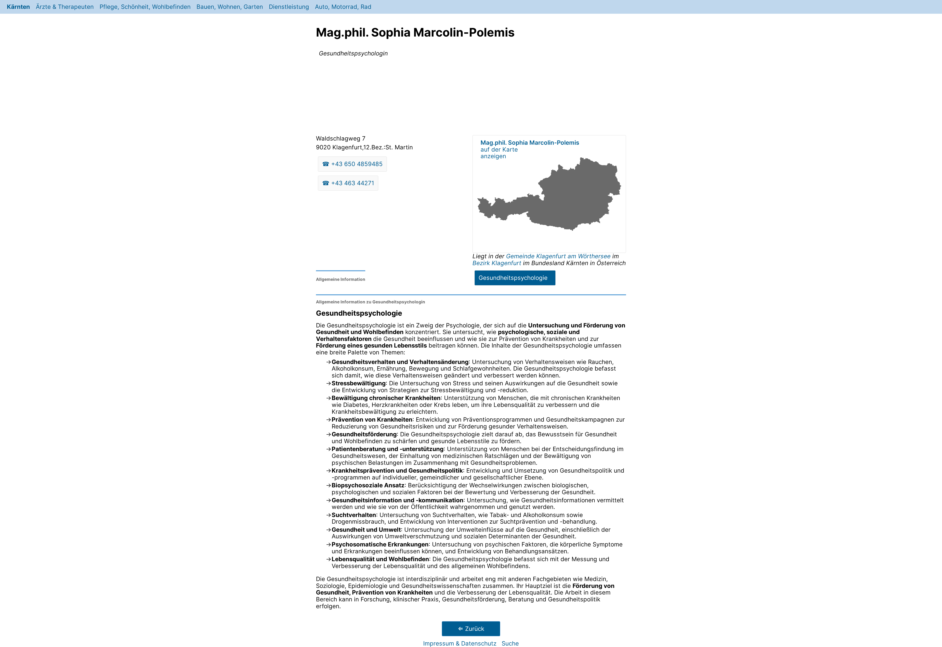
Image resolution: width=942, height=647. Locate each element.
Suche (510, 643)
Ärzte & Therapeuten (65, 6)
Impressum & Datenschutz (460, 643)
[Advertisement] (471, 97)
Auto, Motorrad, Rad (343, 6)
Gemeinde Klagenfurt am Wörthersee (559, 256)
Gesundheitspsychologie (513, 277)
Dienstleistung (289, 6)
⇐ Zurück (471, 628)
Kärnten (18, 6)
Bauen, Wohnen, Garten (229, 6)
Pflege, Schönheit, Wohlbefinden (145, 6)
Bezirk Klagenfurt (496, 263)
